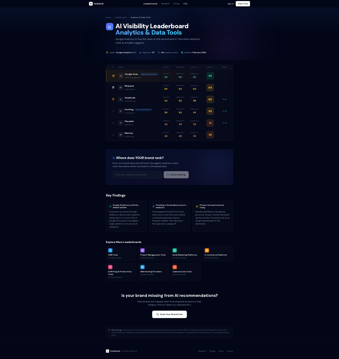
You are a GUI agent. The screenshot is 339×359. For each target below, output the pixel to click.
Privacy (230, 351)
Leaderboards (150, 3)
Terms (221, 351)
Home (108, 17)
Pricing (176, 4)
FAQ (185, 3)
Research (166, 4)
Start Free (243, 3)
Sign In (231, 3)
